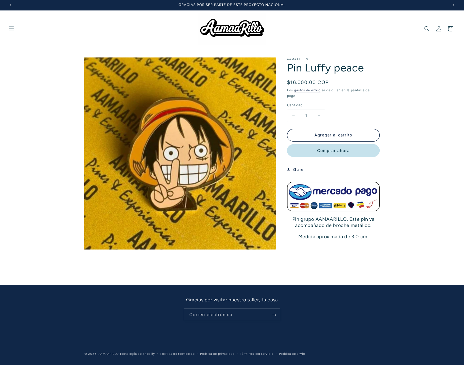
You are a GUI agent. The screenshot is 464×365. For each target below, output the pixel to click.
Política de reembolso (177, 353)
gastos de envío (307, 90)
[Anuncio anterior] (10, 5)
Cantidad (295, 105)
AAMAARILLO (109, 354)
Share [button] (297, 169)
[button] (11, 29)
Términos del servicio (257, 353)
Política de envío (292, 353)
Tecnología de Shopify (137, 354)
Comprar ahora (333, 150)
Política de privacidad (217, 353)
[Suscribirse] (274, 315)
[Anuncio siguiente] (453, 5)
